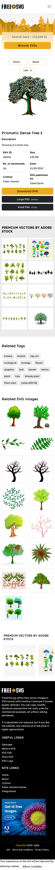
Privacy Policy (42, 849)
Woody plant (32, 376)
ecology (26, 362)
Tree (35, 533)
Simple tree (11, 424)
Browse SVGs (27, 45)
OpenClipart (37, 183)
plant (7, 376)
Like (27, 70)
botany (8, 356)
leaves (32, 369)
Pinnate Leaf (40, 451)
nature (45, 369)
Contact (6, 783)
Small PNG (27, 207)
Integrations (9, 791)
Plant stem (10, 382)
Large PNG (27, 199)
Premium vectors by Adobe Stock (27, 229)
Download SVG (27, 191)
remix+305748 (29, 382)
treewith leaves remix (13, 559)
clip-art (34, 356)
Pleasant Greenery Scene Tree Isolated (13, 528)
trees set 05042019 (13, 614)
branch (21, 356)
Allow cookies (32, 866)
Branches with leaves (14, 504)
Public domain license (14, 787)
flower (39, 362)
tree (17, 376)
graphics (9, 369)
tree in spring (40, 506)
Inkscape (7, 744)
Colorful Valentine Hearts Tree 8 (41, 476)
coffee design (13, 588)
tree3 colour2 (40, 588)
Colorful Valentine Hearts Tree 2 (13, 476)
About (5, 779)
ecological (10, 362)
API (8, 849)
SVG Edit (7, 752)
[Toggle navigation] (49, 6)
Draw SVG (7, 756)
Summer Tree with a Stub (41, 422)
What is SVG (9, 748)
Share (16, 61)
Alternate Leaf (13, 451)
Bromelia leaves (41, 559)
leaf (21, 369)
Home (5, 774)
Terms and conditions (22, 849)
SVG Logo (7, 760)
